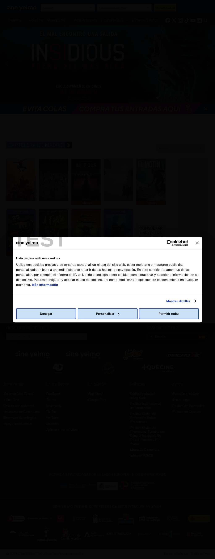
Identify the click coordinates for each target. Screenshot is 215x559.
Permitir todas (169, 313)
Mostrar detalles (178, 301)
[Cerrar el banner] (197, 242)
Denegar (46, 313)
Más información (45, 285)
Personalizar (105, 313)
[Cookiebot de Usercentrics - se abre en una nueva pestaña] (169, 243)
